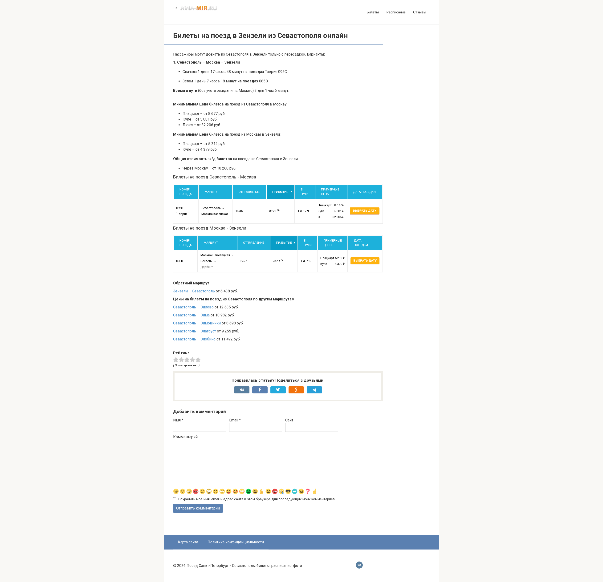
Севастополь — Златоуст (194, 331)
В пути (305, 192)
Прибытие (280, 192)
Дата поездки (364, 192)
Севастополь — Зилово (193, 307)
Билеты (373, 12)
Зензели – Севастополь (194, 291)
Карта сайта (188, 542)
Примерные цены (330, 192)
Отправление (249, 192)
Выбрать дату (364, 210)
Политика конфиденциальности (236, 542)
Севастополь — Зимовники (197, 323)
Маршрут (212, 192)
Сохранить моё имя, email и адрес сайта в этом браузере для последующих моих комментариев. (256, 499)
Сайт (289, 420)
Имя (178, 420)
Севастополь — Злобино (194, 339)
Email (235, 420)
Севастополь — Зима (191, 315)
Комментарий (185, 437)
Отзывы (419, 12)
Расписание (396, 12)
